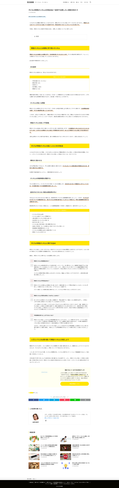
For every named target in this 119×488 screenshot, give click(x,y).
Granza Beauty (67, 483)
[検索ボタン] (90, 2)
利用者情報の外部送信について (59, 482)
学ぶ (72, 482)
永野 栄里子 (36, 422)
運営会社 (31, 482)
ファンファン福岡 (48, 483)
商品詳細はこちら (75, 384)
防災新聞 (30, 2)
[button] (34, 400)
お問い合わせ (49, 482)
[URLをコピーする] (85, 400)
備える (31, 392)
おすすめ (76, 482)
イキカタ (60, 483)
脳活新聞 (55, 483)
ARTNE (72, 483)
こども (36, 392)
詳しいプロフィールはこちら (52, 418)
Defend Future (44, 372)
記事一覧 (36, 482)
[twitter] (46, 420)
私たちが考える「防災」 (84, 482)
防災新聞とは (42, 482)
